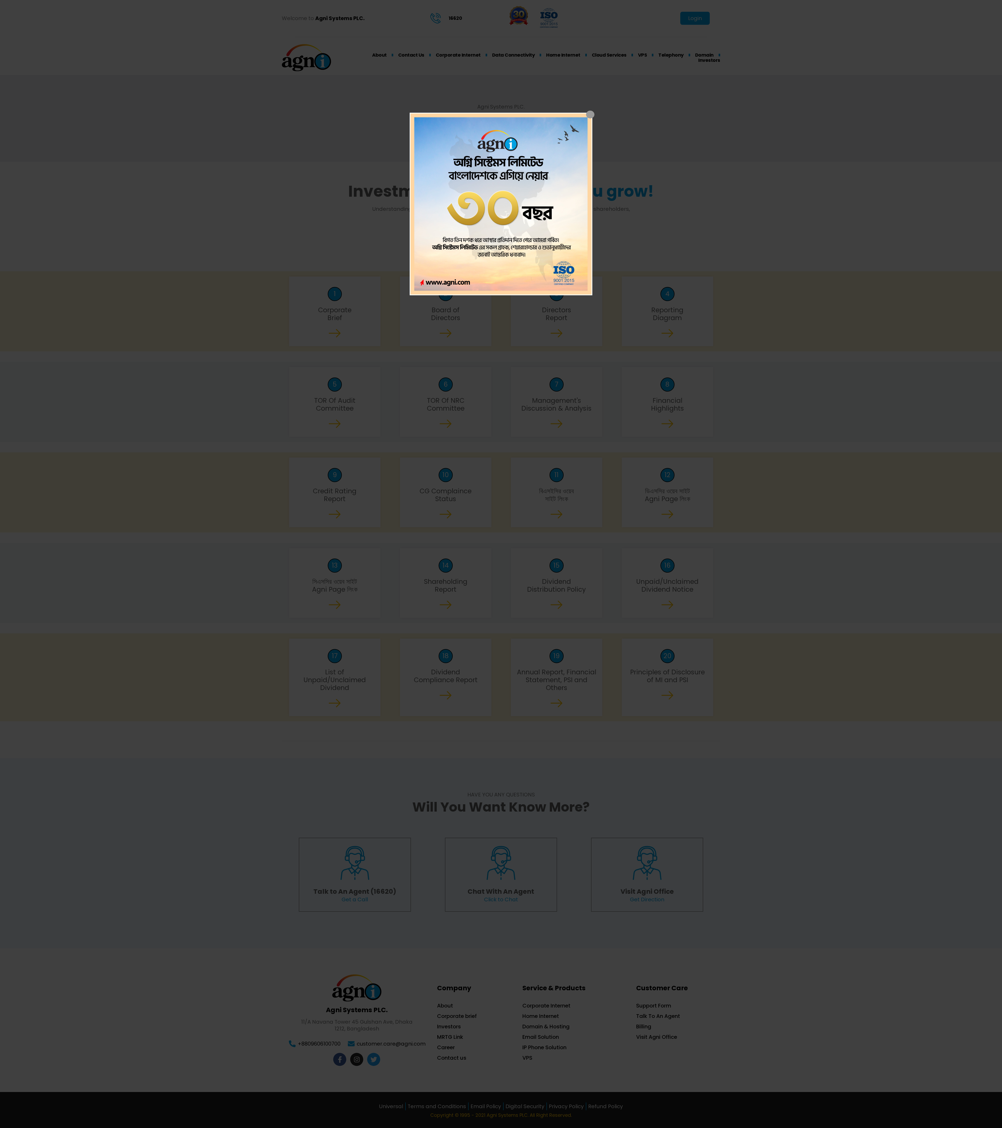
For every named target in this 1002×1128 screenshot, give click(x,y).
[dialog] (501, 204)
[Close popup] (590, 114)
